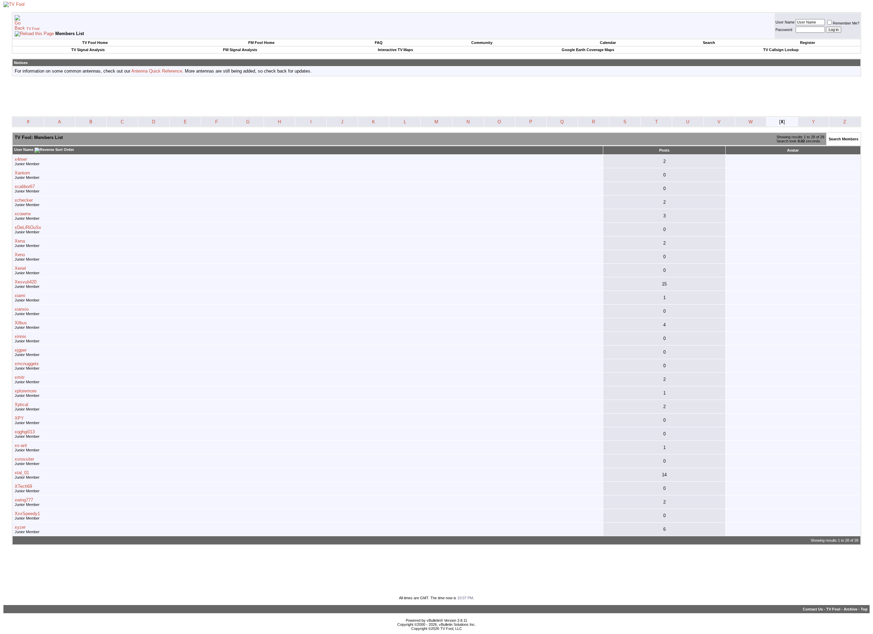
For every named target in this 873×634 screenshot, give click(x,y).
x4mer (21, 159)
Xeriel (20, 268)
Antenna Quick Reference (156, 71)
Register (807, 43)
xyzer (20, 527)
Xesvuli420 (25, 281)
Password (783, 30)
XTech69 (23, 486)
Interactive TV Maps (395, 50)
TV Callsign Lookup (781, 50)
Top (864, 609)
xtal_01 (22, 472)
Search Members (843, 139)
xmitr (20, 377)
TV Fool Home (95, 43)
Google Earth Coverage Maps (588, 50)
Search (709, 43)
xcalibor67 (25, 186)
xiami (20, 295)
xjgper (21, 350)
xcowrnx (23, 213)
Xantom (22, 172)
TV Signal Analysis (88, 50)
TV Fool (32, 29)
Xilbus (21, 322)
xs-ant (21, 445)
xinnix (20, 336)
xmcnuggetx (27, 363)
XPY (19, 418)
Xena (20, 241)
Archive (850, 609)
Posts (664, 150)
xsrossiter (24, 459)
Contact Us (813, 609)
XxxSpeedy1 (27, 513)
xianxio (22, 309)
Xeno (20, 254)
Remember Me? (846, 23)
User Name (785, 22)
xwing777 (24, 499)
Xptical (21, 404)
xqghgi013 (25, 431)
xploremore (25, 390)
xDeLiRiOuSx (28, 227)
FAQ (379, 43)
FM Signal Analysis (240, 50)
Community (481, 43)
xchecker (24, 200)
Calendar (608, 43)
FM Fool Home (261, 43)
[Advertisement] (436, 96)
